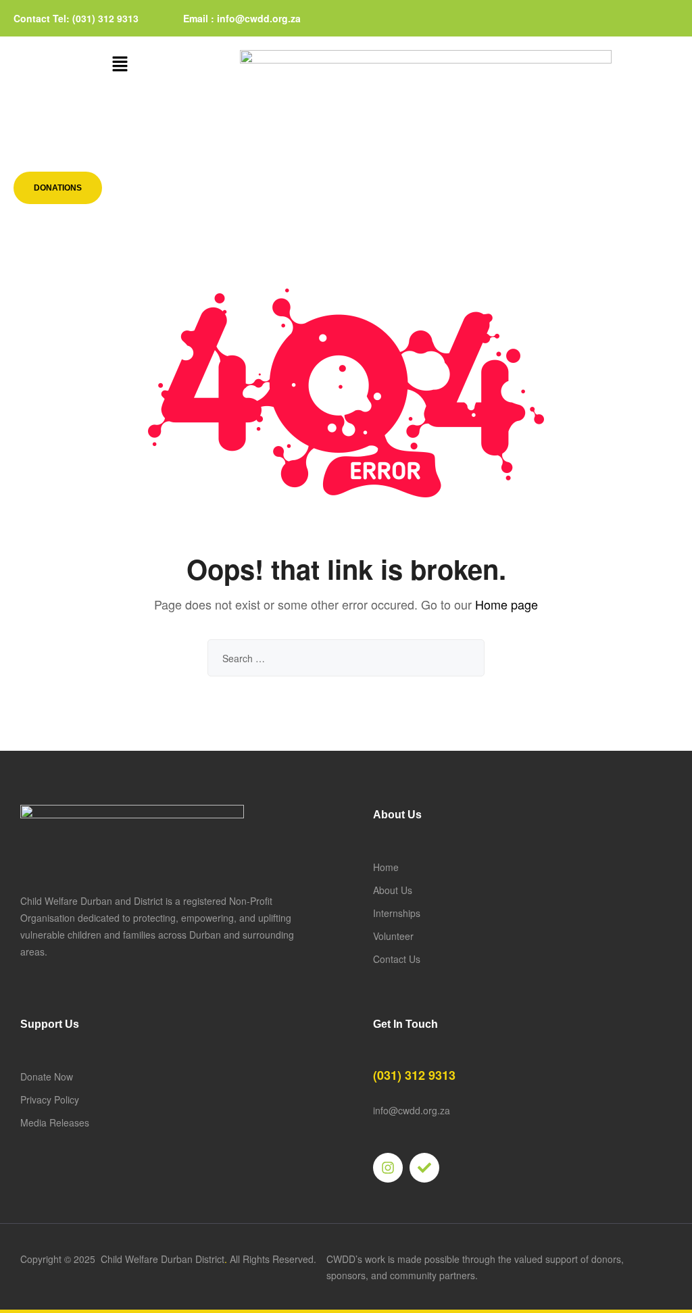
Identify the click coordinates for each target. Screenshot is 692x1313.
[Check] (424, 1168)
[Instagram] (388, 1168)
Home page (506, 604)
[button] (119, 64)
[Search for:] (346, 658)
